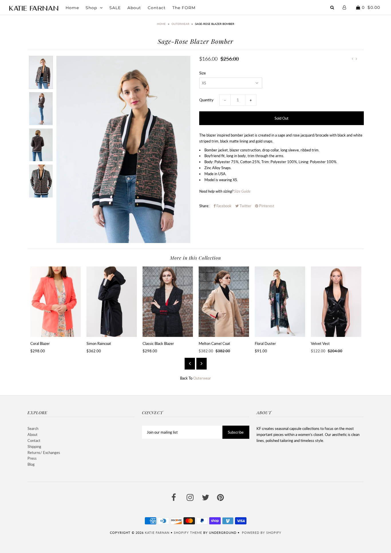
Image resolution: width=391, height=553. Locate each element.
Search (32, 428)
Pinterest (266, 206)
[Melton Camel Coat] (224, 301)
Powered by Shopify (261, 532)
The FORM (184, 7)
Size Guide (242, 191)
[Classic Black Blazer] (168, 301)
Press (32, 458)
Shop (91, 7)
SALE (115, 7)
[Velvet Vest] (336, 301)
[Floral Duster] (280, 301)
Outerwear (180, 23)
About (134, 7)
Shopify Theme (188, 532)
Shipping (34, 446)
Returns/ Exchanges (43, 452)
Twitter (245, 206)
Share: (204, 206)
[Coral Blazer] (55, 301)
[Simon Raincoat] (111, 301)
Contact (157, 7)
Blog (31, 464)
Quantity (206, 100)
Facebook (224, 206)
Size (202, 73)
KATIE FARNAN (157, 532)
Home (72, 7)
